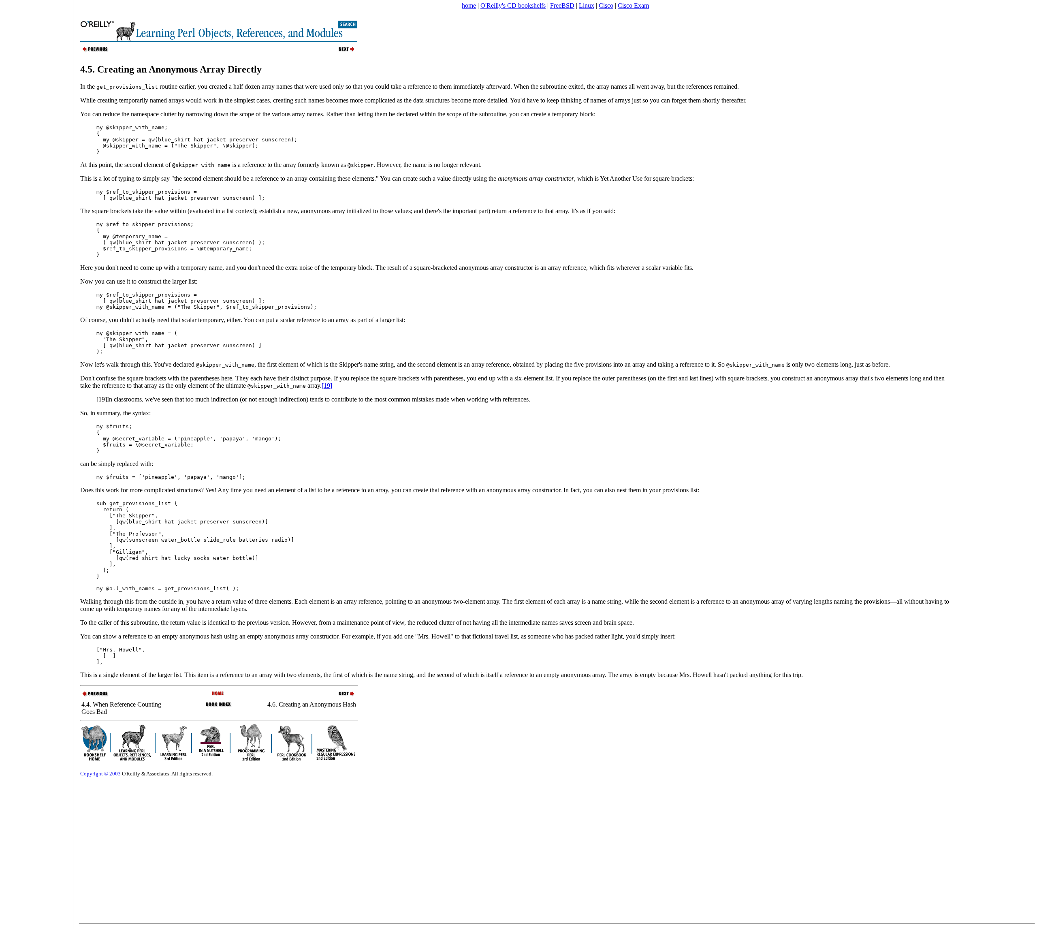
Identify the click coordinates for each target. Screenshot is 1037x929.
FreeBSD (562, 5)
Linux (586, 5)
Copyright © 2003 (100, 774)
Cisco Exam (633, 5)
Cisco (606, 5)
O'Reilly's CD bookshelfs (513, 5)
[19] (327, 385)
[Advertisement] (36, 461)
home (469, 5)
